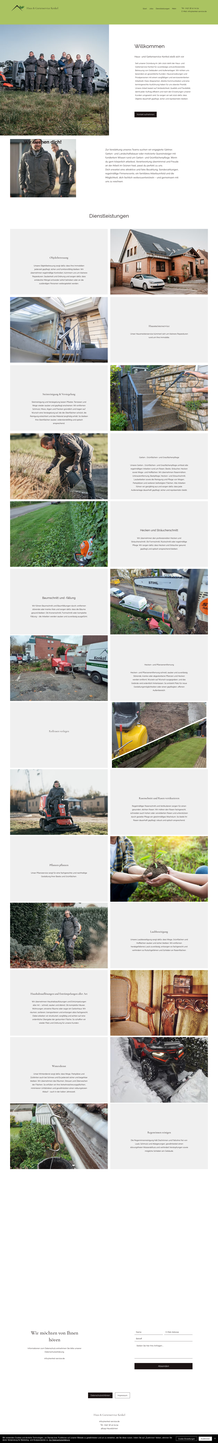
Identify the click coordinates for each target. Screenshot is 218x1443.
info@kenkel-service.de (197, 11)
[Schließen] (214, 1438)
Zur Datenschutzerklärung (59, 1440)
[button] (145, 114)
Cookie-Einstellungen (186, 1438)
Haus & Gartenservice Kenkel (42, 8)
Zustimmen (205, 1438)
